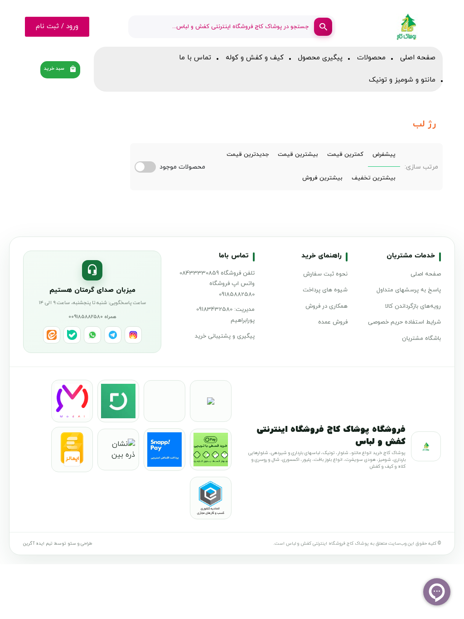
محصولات (371, 58)
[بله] (72, 334)
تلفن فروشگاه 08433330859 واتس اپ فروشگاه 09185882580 (217, 284)
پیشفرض (384, 154)
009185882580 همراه (92, 316)
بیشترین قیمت (298, 154)
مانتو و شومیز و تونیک (402, 80)
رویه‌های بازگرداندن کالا (413, 306)
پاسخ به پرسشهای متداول (409, 290)
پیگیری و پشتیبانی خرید (225, 336)
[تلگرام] (112, 334)
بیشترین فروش (322, 178)
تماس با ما (195, 58)
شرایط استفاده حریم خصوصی (404, 322)
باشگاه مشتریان (421, 338)
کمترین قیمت (345, 154)
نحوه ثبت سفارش (325, 274)
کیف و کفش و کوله (255, 58)
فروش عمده (333, 322)
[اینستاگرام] (133, 334)
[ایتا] (51, 334)
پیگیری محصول (320, 58)
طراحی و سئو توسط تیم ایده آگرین (57, 543)
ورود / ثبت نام (57, 26)
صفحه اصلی (417, 58)
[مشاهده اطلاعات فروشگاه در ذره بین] (118, 449)
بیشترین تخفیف (374, 178)
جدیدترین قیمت (248, 154)
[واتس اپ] (92, 334)
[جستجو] (323, 27)
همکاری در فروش (326, 306)
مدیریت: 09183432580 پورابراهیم (225, 314)
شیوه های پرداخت (325, 290)
